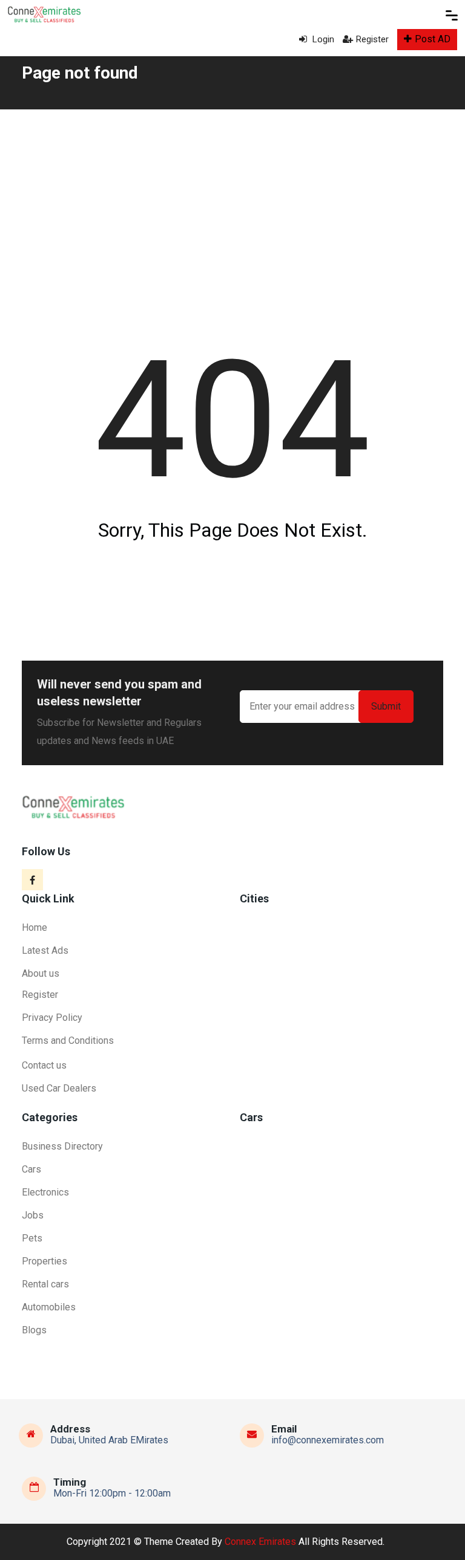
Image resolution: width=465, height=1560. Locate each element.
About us (40, 973)
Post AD (432, 39)
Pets (32, 1238)
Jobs (33, 1215)
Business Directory (62, 1146)
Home (34, 927)
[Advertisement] (232, 200)
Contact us (44, 1065)
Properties (44, 1261)
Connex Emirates (260, 1541)
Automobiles (49, 1307)
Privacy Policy (52, 1017)
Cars (31, 1169)
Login (322, 39)
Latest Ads (45, 950)
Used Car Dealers (59, 1088)
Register (372, 39)
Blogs (34, 1330)
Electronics (45, 1192)
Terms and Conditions (68, 1040)
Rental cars (45, 1284)
